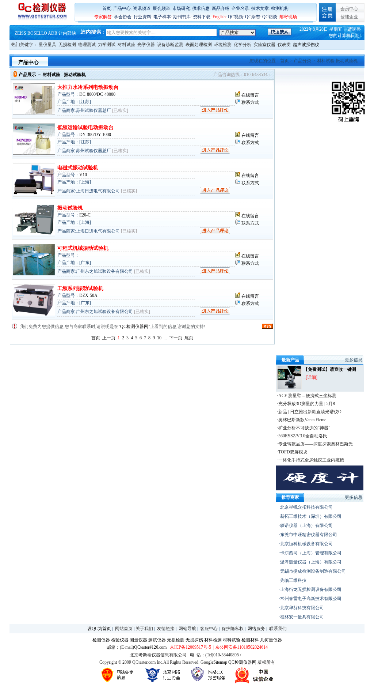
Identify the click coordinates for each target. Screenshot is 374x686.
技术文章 (260, 8)
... (165, 337)
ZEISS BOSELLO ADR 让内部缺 (45, 32)
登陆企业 (349, 16)
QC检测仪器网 (134, 326)
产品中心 (122, 8)
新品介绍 (220, 8)
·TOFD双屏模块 (292, 452)
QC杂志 (252, 16)
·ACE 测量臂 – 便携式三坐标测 (306, 395)
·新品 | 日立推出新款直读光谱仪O (309, 411)
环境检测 (223, 44)
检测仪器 (101, 639)
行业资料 (142, 16)
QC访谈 (269, 16)
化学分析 (242, 44)
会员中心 (349, 8)
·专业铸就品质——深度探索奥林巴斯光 (315, 443)
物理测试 (87, 44)
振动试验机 (70, 208)
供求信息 (201, 8)
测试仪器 (157, 639)
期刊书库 (182, 16)
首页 (106, 8)
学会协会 (122, 16)
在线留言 (250, 95)
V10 (83, 174)
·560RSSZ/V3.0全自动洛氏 (302, 435)
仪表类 (284, 44)
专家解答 (103, 16)
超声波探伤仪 (306, 44)
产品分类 (302, 60)
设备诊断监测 (170, 44)
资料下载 (201, 16)
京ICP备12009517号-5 (190, 647)
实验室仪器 (264, 44)
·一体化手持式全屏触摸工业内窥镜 (310, 460)
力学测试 (106, 44)
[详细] (311, 377)
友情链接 (166, 628)
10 (159, 337)
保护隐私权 (233, 628)
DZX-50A (88, 295)
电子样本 (162, 16)
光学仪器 (146, 44)
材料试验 (126, 44)
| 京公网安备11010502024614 (240, 647)
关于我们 (144, 628)
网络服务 (256, 628)
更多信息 (353, 359)
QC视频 (235, 16)
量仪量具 (47, 44)
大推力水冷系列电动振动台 (88, 87)
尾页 (188, 337)
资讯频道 (141, 8)
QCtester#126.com (150, 647)
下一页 (175, 337)
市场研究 (181, 8)
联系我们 (278, 628)
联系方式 (250, 102)
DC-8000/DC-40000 (97, 94)
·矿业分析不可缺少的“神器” (303, 427)
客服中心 (209, 628)
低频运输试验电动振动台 (85, 127)
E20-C (85, 215)
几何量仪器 (271, 639)
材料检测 (213, 639)
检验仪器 (120, 639)
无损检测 (67, 44)
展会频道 (161, 8)
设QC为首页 (99, 628)
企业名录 (240, 8)
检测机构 (280, 8)
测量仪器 (138, 639)
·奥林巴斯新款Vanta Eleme (301, 419)
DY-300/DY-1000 (95, 134)
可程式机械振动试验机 (82, 248)
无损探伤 (194, 639)
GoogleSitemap (214, 662)
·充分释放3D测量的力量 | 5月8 (306, 403)
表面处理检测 (199, 44)
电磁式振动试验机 (77, 167)
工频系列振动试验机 (80, 288)
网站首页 (124, 628)
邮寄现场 (288, 16)
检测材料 (250, 639)
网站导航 (187, 628)
